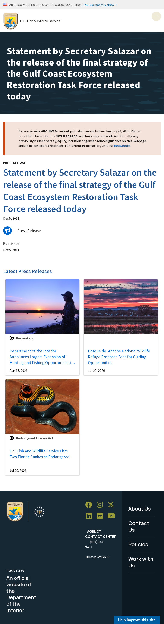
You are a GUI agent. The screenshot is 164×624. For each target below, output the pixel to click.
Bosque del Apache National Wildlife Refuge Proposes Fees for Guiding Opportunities (119, 356)
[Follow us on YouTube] (112, 516)
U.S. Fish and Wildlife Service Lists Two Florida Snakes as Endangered (40, 453)
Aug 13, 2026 (19, 370)
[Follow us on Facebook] (90, 505)
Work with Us (140, 562)
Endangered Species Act (34, 438)
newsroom (122, 145)
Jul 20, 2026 (18, 470)
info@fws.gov (97, 557)
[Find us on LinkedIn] (90, 516)
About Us (139, 508)
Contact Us (138, 526)
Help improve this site (136, 619)
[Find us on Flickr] (101, 516)
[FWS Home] (10, 21)
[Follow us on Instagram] (101, 505)
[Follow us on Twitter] (112, 505)
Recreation (24, 338)
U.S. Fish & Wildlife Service (40, 21)
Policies (138, 544)
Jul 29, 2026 (96, 370)
